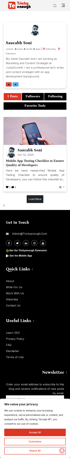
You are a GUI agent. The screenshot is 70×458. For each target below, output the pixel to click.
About (10, 281)
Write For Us (14, 287)
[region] (35, 428)
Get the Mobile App (21, 255)
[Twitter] (17, 243)
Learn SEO (13, 332)
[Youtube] (43, 243)
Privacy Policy (15, 338)
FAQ (8, 345)
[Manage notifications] (62, 450)
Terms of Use (15, 357)
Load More (35, 199)
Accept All (35, 432)
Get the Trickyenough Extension (28, 250)
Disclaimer (12, 351)
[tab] (13, 96)
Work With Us (15, 293)
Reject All (35, 450)
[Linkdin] (26, 243)
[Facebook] (9, 243)
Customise (35, 441)
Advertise (12, 299)
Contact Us (13, 305)
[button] (9, 84)
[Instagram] (34, 243)
